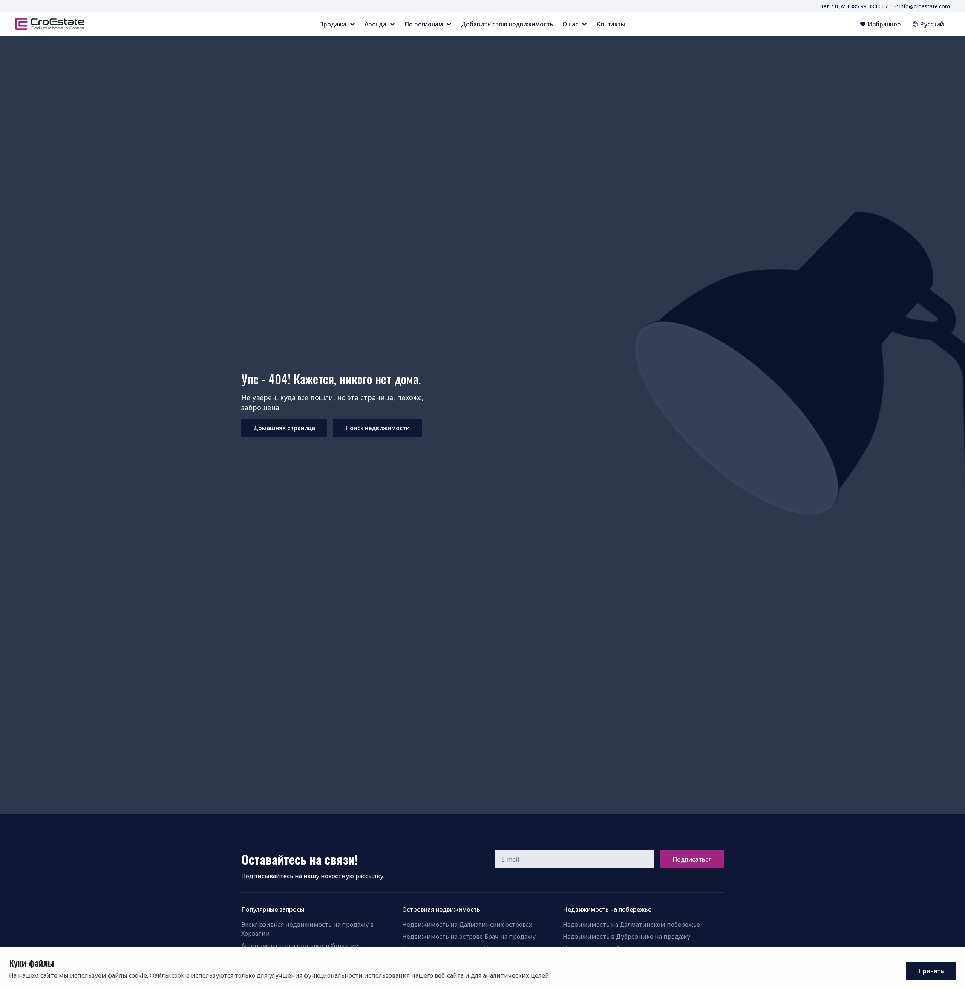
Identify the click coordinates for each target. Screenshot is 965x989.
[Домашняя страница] (49, 24)
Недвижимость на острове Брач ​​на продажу (469, 936)
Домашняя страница (284, 428)
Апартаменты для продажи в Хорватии (300, 945)
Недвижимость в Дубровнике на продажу (626, 936)
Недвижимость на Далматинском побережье (631, 924)
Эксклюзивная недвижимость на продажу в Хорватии (307, 929)
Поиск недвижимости (377, 428)
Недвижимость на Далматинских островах (467, 924)
